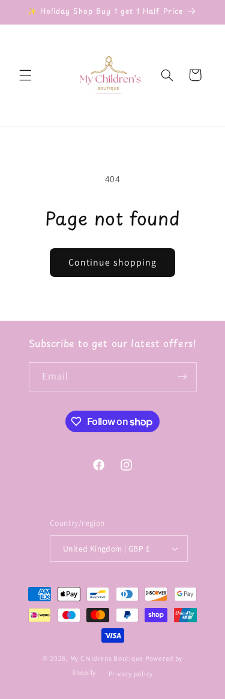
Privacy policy (131, 673)
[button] (25, 75)
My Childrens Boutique (106, 657)
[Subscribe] (182, 376)
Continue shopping (112, 262)
